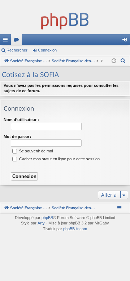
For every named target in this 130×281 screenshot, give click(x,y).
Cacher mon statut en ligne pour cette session (59, 159)
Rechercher (16, 50)
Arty (41, 223)
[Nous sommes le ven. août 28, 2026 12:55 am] (114, 61)
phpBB (47, 217)
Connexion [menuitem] (126, 41)
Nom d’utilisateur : (21, 119)
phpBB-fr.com (75, 229)
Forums (18, 41)
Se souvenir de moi (35, 151)
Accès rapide (7, 41)
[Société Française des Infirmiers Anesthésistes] (65, 19)
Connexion (47, 50)
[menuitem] (123, 61)
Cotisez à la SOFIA (30, 74)
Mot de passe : (17, 136)
